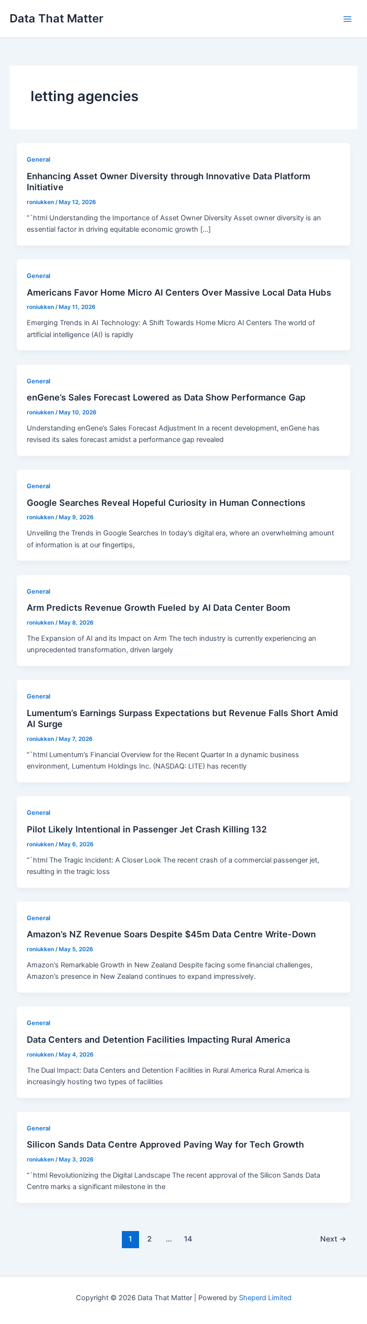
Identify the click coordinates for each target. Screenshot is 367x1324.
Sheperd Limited (265, 1297)
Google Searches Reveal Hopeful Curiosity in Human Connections (166, 502)
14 (188, 1238)
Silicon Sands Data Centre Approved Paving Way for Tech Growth (165, 1144)
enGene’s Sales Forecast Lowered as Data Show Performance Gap (166, 397)
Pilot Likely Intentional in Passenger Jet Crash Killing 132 (147, 829)
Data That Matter (56, 18)
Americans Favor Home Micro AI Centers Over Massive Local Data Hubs (179, 292)
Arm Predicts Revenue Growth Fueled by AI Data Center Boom (158, 607)
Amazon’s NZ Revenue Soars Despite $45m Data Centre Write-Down (171, 934)
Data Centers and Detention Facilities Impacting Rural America (158, 1039)
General (38, 159)
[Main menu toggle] (347, 19)
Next (333, 1238)
